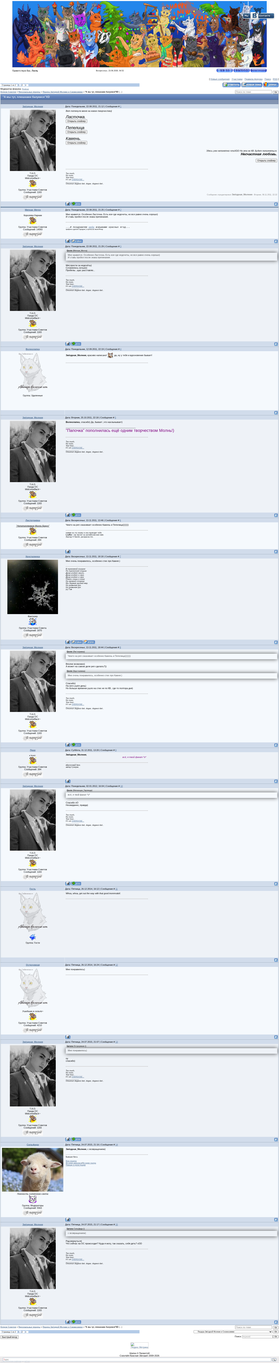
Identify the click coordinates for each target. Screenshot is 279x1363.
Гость (33, 889)
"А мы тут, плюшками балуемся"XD (101, 92)
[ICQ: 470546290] (76, 204)
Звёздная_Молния (32, 106)
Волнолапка (33, 349)
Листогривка (33, 520)
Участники (237, 79)
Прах (33, 750)
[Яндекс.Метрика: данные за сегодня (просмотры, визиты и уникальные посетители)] (139, 1345)
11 (116, 889)
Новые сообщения (220, 79)
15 (116, 1224)
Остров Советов (8, 92)
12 (116, 965)
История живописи (74, 1163)
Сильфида (33, 1144)
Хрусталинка (33, 556)
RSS (275, 79)
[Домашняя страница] (89, 642)
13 (116, 1042)
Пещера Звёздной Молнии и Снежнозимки (63, 92)
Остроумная (33, 965)
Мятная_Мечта (33, 210)
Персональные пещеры (29, 92)
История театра (89, 1163)
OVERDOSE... (78, 180)
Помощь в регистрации (76, 1165)
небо (91, 227)
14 (116, 1144)
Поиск (267, 79)
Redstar (25, 89)
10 (121, 786)
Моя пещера (71, 1161)
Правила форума (253, 79)
